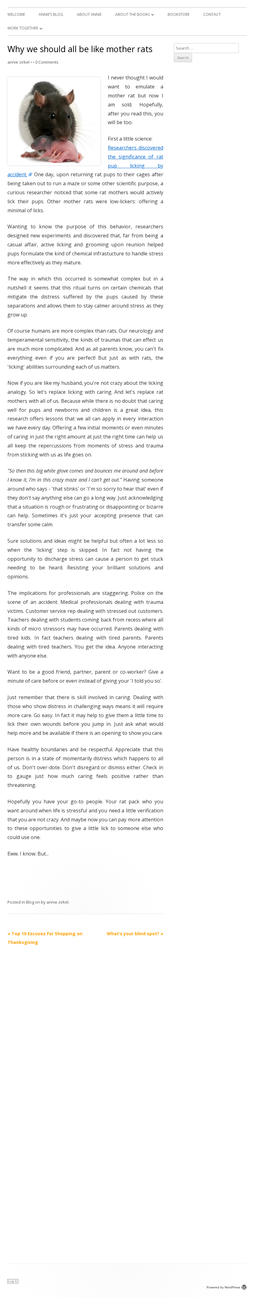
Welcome (16, 14)
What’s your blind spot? (135, 933)
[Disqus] (85, 1024)
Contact (212, 14)
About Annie (89, 14)
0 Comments (47, 62)
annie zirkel (18, 62)
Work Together (22, 28)
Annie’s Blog (51, 14)
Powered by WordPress (223, 1287)
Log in (12, 1281)
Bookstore (179, 14)
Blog (30, 902)
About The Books (132, 14)
